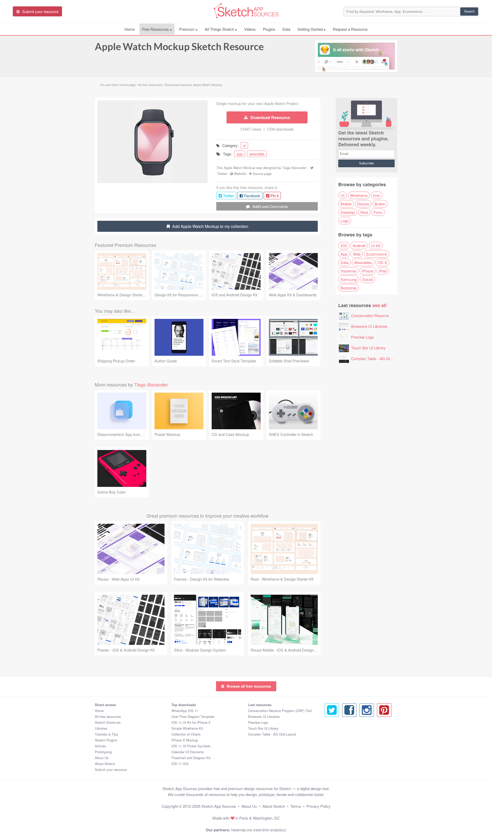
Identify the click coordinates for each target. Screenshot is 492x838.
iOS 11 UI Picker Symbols (191, 745)
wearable (256, 153)
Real (364, 212)
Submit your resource (111, 769)
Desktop (348, 212)
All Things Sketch (220, 29)
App (344, 254)
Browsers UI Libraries (369, 326)
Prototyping (103, 751)
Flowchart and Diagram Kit (191, 757)
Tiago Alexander (294, 167)
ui (244, 145)
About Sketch (105, 763)
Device (363, 203)
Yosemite (348, 271)
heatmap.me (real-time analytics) (258, 829)
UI (342, 195)
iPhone (367, 271)
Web (357, 254)
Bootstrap (349, 287)
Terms (295, 806)
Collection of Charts (186, 734)
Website (240, 173)
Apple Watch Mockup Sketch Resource (179, 46)
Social (367, 279)
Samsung (349, 279)
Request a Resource (350, 29)
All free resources (108, 716)
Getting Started (311, 29)
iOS (344, 245)
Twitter (222, 173)
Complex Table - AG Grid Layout (378, 358)
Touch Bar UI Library (368, 347)
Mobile (346, 203)
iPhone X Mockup (184, 740)
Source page (262, 173)
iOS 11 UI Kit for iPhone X (191, 722)
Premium (187, 29)
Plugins (269, 29)
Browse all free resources (249, 686)
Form (378, 212)
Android (359, 245)
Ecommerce (376, 254)
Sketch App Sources (218, 806)
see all (379, 305)
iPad (382, 271)
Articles (100, 745)
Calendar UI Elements (187, 751)
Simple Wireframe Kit (187, 728)
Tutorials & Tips (106, 734)
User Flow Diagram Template (192, 716)
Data (286, 29)
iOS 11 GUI (180, 763)
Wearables (363, 262)
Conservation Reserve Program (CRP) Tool (387, 315)
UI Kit (375, 245)
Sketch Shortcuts (108, 722)
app (240, 153)
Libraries (101, 728)
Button (380, 203)
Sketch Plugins (106, 740)
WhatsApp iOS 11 (184, 710)
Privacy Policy (318, 806)
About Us (102, 757)
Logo (345, 220)
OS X (382, 262)
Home (130, 29)
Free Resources (156, 29)
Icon (376, 195)
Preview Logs (362, 337)
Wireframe (358, 195)
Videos (250, 29)
